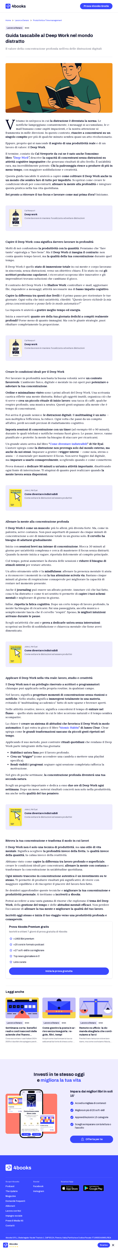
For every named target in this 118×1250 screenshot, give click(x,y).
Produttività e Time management (47, 20)
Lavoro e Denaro (22, 20)
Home (8, 20)
